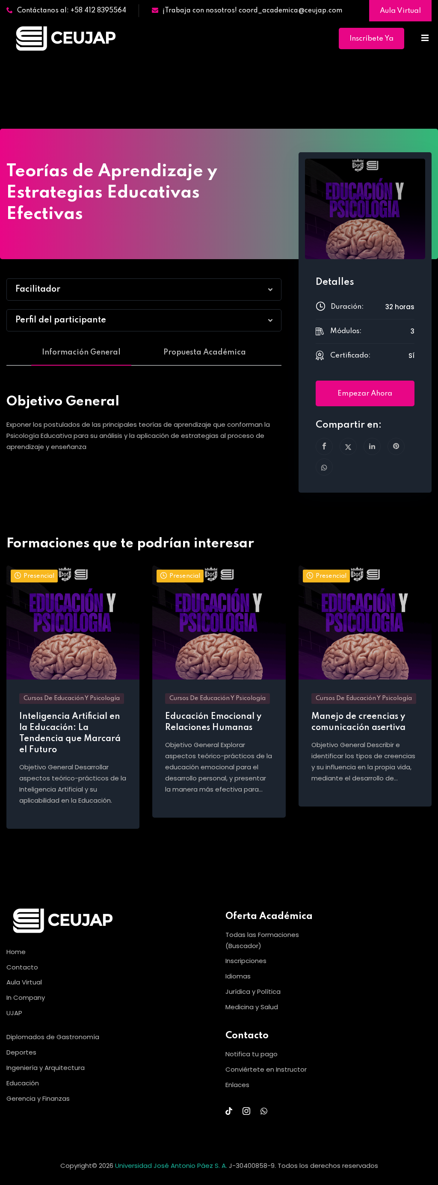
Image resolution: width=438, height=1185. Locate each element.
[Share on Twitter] (348, 446)
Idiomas (238, 976)
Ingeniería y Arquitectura (45, 1067)
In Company (25, 997)
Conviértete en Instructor (266, 1069)
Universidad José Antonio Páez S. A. (172, 1165)
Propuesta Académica (204, 352)
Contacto (22, 967)
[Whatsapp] (264, 1111)
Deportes (21, 1052)
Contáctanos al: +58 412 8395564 (71, 10)
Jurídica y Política (253, 991)
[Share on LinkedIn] (372, 446)
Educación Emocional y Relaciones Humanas (213, 722)
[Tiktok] (229, 1111)
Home (97, 69)
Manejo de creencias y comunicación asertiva (358, 722)
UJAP (14, 1012)
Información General (81, 352)
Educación (22, 1083)
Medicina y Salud (251, 1006)
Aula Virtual (400, 11)
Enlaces (237, 1084)
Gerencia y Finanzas (38, 1098)
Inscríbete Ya (371, 38)
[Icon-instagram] (246, 1111)
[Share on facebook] (324, 446)
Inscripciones (245, 960)
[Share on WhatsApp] (324, 467)
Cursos (127, 69)
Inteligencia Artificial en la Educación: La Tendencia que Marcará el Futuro (70, 733)
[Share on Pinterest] (396, 446)
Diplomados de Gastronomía (52, 1036)
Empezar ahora (364, 393)
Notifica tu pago (251, 1053)
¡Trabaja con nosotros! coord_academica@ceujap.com (252, 10)
